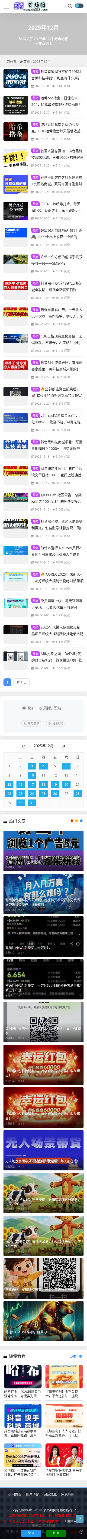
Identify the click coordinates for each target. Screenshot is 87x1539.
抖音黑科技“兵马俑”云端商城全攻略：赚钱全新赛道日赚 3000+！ (56, 289)
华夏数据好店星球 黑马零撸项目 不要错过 (63, 1472)
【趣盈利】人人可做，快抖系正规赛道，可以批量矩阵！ (63, 1433)
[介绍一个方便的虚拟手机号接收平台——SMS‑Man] (15, 264)
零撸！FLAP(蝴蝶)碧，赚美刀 (26, 1332)
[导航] (6, 5)
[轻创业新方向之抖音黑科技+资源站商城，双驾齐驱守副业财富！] (15, 184)
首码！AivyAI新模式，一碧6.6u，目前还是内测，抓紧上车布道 (42, 987)
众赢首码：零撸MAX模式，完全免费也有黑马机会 (41, 1289)
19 (55, 784)
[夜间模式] (79, 6)
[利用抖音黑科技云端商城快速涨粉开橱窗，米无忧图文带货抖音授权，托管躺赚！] (43, 894)
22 (9, 793)
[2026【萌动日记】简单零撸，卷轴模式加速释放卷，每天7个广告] (43, 1193)
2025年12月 (44, 745)
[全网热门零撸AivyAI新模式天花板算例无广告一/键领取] (43, 1022)
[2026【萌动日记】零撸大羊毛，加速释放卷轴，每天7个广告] (43, 1236)
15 (9, 784)
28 (78, 793)
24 (32, 793)
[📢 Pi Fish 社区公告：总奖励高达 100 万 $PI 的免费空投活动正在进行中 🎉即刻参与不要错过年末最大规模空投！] (15, 502)
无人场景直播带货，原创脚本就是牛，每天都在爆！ (42, 1161)
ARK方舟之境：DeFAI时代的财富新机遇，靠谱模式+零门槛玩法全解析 (56, 660)
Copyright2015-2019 (26, 1510)
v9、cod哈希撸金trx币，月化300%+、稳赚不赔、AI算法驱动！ (57, 421)
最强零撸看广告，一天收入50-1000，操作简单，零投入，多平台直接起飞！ (57, 316)
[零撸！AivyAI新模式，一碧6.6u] (43, 936)
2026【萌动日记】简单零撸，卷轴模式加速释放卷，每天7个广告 (43, 1201)
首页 (26, 61)
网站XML (50, 1494)
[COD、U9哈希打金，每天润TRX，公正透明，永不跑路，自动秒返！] (15, 211)
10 (32, 775)
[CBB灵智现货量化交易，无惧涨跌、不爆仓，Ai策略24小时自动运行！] (15, 343)
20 (66, 784)
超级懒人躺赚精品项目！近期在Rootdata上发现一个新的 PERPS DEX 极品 (56, 236)
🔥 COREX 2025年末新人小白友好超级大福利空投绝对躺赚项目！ (57, 580)
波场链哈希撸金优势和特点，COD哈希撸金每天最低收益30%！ (56, 130)
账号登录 (33, 723)
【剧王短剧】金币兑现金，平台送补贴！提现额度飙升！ (63, 1394)
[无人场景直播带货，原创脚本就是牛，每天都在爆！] (43, 1150)
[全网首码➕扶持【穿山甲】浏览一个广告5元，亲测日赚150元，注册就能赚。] (43, 851)
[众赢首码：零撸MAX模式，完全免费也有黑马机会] (43, 1278)
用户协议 (32, 1494)
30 (21, 802)
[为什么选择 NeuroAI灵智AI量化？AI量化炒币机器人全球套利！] (15, 555)
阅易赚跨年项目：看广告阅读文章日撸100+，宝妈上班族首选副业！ (56, 474)
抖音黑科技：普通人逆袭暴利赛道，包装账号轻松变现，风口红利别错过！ (57, 527)
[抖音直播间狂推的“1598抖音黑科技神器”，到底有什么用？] (15, 78)
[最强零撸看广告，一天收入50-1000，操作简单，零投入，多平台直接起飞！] (15, 316)
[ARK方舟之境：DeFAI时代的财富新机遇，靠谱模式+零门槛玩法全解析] (15, 660)
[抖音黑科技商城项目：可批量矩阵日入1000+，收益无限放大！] (15, 449)
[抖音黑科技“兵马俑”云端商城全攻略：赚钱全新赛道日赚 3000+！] (15, 290)
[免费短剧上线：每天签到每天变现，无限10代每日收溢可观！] (15, 608)
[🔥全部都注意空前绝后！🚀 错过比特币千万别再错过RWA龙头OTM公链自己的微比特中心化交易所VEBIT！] (15, 396)
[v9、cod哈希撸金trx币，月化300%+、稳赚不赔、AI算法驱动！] (15, 422)
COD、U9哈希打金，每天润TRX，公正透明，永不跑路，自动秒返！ (57, 210)
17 (32, 784)
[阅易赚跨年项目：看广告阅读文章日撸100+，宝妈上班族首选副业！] (15, 475)
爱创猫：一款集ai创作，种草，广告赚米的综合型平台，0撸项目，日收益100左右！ (22, 1472)
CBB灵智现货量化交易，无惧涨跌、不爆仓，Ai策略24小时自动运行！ (56, 342)
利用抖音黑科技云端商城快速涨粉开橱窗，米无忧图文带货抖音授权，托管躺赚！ (42, 902)
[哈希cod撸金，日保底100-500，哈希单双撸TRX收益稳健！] (15, 105)
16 (21, 784)
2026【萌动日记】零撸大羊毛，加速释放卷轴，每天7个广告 (43, 1244)
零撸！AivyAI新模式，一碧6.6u (28, 947)
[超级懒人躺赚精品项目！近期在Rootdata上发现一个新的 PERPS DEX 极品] (15, 237)
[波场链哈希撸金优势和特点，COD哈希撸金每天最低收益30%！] (15, 131)
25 (43, 793)
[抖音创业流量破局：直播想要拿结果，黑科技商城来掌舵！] (15, 369)
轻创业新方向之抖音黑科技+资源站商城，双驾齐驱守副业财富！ (56, 183)
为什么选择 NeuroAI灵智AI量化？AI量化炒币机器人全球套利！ (56, 554)
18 (43, 784)
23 (21, 793)
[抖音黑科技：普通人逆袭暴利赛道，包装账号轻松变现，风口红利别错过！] (15, 528)
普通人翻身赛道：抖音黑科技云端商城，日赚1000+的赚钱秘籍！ (57, 157)
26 (55, 793)
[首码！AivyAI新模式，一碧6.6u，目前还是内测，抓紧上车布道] (43, 979)
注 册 (56, 1533)
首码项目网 (51, 1510)
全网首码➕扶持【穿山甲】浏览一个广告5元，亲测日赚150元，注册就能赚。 (42, 859)
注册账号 (58, 723)
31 (32, 802)
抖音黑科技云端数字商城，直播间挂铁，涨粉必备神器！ (22, 1433)
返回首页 (14, 1494)
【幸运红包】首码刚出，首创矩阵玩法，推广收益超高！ (42, 1073)
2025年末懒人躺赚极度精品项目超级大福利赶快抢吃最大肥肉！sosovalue (57, 633)
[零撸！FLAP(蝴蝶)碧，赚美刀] (43, 1321)
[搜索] (70, 6)
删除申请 (73, 1521)
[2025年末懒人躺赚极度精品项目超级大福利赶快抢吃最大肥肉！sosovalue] (15, 634)
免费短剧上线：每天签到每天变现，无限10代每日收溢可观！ (56, 607)
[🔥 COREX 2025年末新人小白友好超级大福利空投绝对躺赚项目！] (15, 581)
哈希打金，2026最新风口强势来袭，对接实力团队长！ (22, 1394)
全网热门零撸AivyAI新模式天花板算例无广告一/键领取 (43, 1030)
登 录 (31, 1533)
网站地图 (67, 1494)
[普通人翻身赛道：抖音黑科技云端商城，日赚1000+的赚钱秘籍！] (15, 158)
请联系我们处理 (48, 1521)
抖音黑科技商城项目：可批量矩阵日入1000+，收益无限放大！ (56, 448)
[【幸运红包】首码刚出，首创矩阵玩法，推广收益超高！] (43, 1065)
